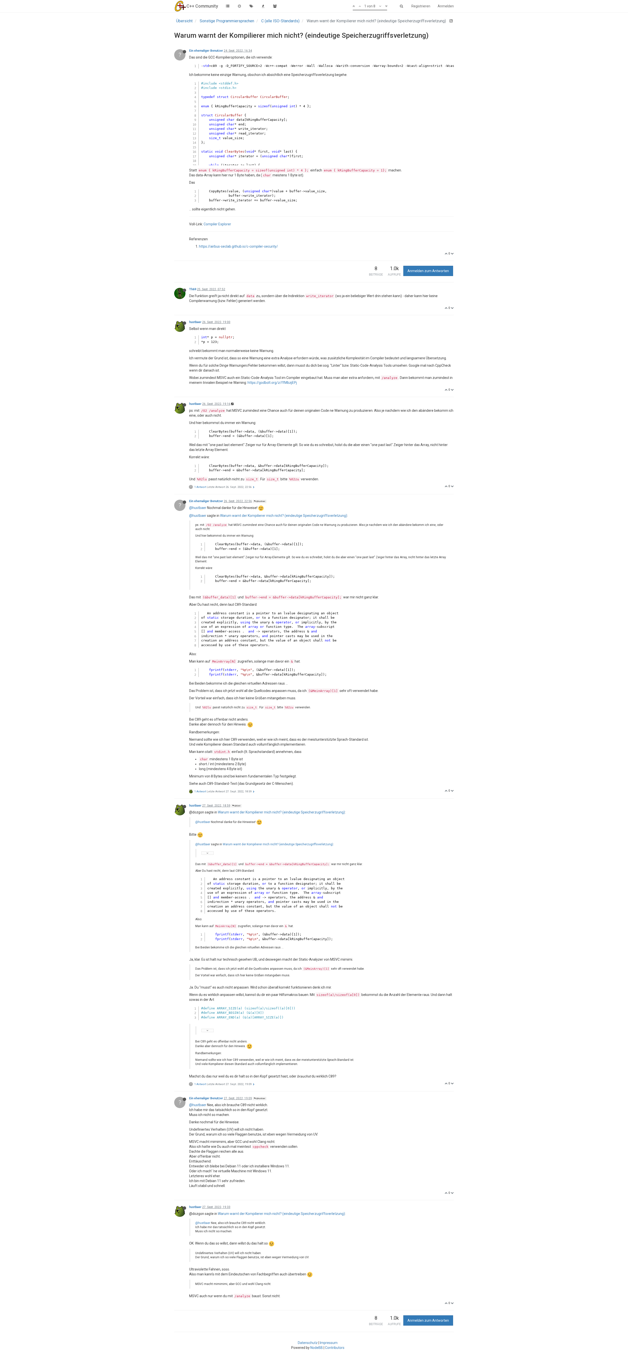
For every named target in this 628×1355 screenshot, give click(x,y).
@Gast (237, 806)
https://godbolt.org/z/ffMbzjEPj (272, 383)
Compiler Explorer (217, 224)
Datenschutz (308, 1343)
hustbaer (195, 322)
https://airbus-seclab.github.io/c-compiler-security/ (238, 246)
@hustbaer (260, 501)
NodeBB (316, 1348)
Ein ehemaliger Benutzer (206, 50)
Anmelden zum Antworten (428, 271)
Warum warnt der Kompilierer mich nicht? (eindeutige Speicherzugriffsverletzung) (283, 516)
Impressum (329, 1343)
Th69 (192, 289)
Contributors (334, 1348)
